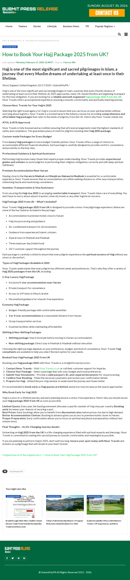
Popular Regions (104, 26)
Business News (71, 26)
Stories (37, 26)
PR (87, 26)
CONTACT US (106, 13)
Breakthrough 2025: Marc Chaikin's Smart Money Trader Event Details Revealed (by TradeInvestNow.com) (24, 524)
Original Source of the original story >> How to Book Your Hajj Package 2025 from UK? (49, 454)
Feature (23, 26)
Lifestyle (52, 26)
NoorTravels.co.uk (49, 368)
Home (9, 26)
